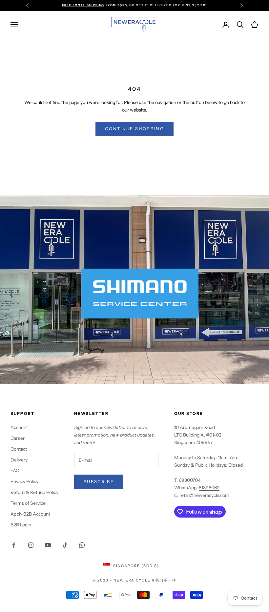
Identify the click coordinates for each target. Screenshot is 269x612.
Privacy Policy (24, 481)
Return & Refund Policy (34, 492)
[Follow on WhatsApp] (82, 545)
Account (19, 427)
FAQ (14, 471)
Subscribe (99, 481)
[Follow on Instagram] (31, 545)
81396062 (209, 488)
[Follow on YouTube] (48, 545)
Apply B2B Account (30, 514)
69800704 (189, 480)
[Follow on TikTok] (65, 545)
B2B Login (20, 525)
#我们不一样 (164, 580)
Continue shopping (134, 128)
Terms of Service (28, 503)
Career (17, 438)
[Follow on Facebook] (13, 545)
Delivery (19, 460)
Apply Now (156, 5)
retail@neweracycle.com (204, 495)
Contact (18, 449)
